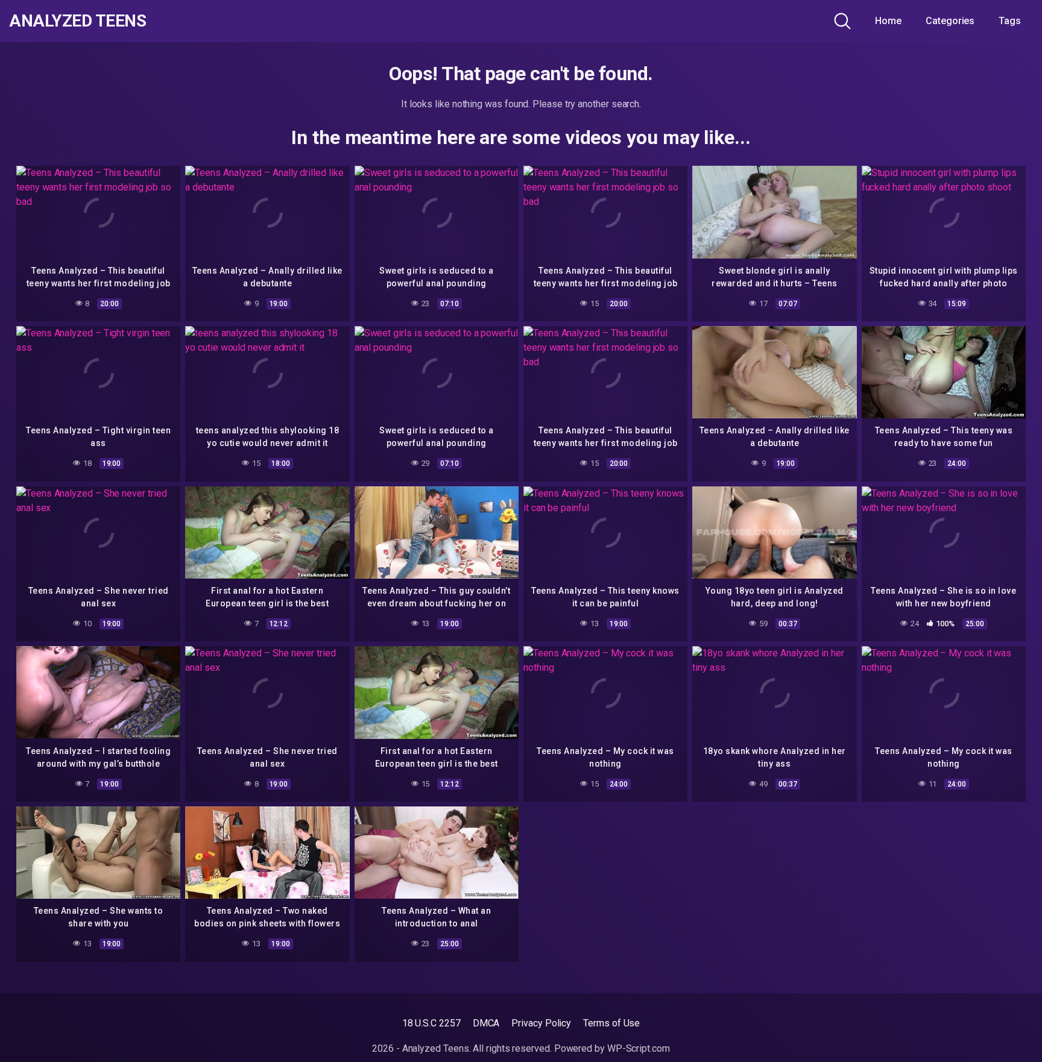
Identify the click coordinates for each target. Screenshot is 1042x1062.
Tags (1010, 21)
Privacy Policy (541, 1023)
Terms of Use (611, 1023)
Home (888, 21)
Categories (950, 21)
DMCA (486, 1023)
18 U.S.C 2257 (431, 1023)
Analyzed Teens (77, 21)
